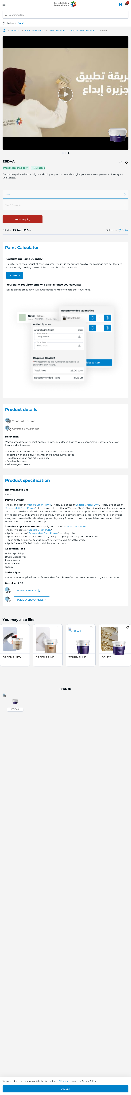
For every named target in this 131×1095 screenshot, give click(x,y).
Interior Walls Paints (34, 30)
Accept (65, 1088)
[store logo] (65, 4)
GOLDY (106, 657)
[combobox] (65, 15)
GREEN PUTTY (12, 657)
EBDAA (15, 709)
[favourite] (126, 162)
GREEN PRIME (45, 657)
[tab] (65, 247)
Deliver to (15, 23)
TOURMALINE (78, 657)
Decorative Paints (57, 30)
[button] (9, 93)
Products (15, 30)
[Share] (121, 162)
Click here (64, 1081)
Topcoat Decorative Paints (83, 30)
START (13, 275)
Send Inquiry (22, 219)
